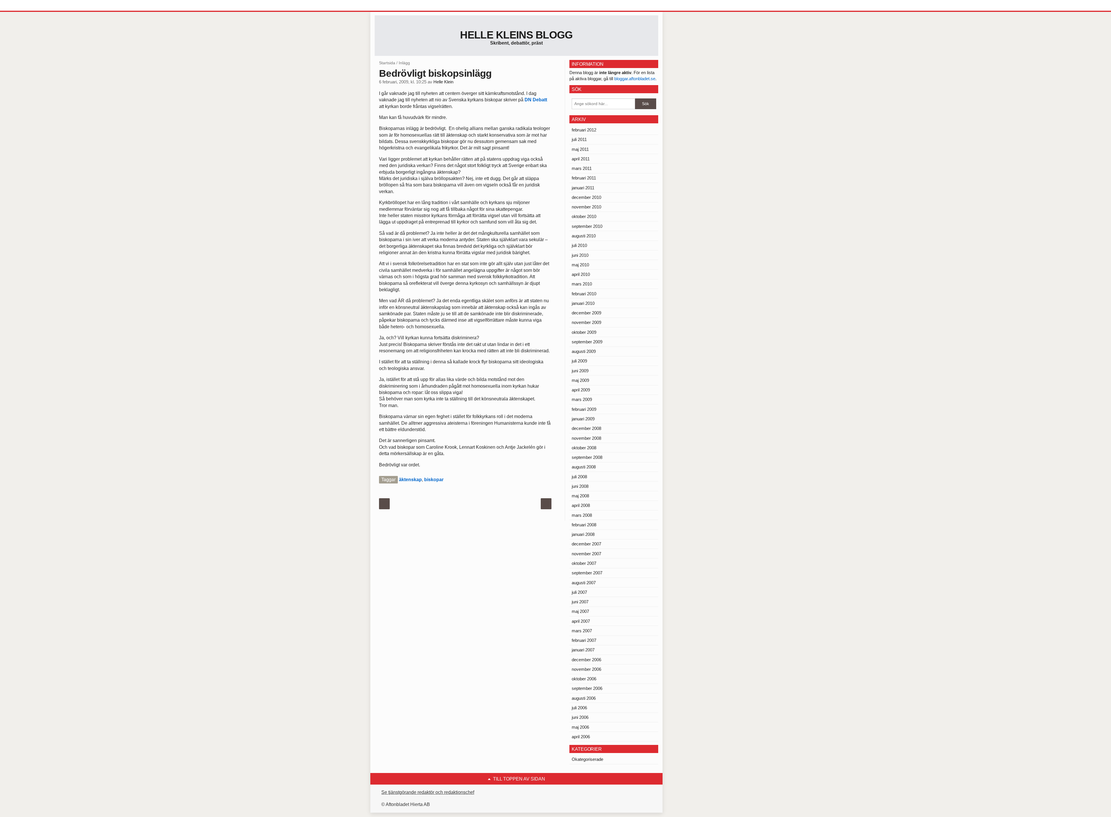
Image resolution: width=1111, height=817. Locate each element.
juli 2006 (579, 707)
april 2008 (581, 505)
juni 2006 (580, 717)
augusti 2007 (584, 582)
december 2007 (586, 543)
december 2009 (586, 312)
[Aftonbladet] (396, 6)
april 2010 (581, 274)
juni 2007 (580, 601)
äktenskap (410, 479)
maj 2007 (580, 611)
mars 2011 (582, 168)
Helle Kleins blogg (516, 35)
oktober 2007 (584, 563)
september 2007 (587, 572)
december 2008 (586, 428)
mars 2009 (582, 399)
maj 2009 (580, 380)
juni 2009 (580, 370)
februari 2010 (584, 293)
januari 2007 (583, 649)
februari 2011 (584, 177)
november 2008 (586, 438)
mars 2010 (582, 283)
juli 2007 (579, 592)
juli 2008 (579, 476)
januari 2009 (583, 418)
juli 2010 (579, 245)
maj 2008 (580, 495)
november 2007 (586, 553)
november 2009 (586, 322)
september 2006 (587, 688)
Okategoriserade (587, 759)
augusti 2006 (584, 698)
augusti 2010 (584, 235)
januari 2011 (583, 187)
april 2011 (581, 158)
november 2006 (586, 669)
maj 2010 (580, 264)
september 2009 (587, 341)
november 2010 (586, 206)
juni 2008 (580, 486)
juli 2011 (579, 139)
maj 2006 (580, 727)
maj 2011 (580, 149)
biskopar (434, 479)
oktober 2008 (584, 447)
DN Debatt (536, 99)
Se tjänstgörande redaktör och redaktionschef (427, 792)
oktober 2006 (584, 678)
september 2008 (587, 457)
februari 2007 (584, 640)
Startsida (387, 63)
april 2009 (581, 389)
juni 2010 (580, 255)
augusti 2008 (584, 466)
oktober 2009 (584, 332)
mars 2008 (582, 515)
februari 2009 (584, 409)
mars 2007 (582, 630)
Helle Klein (443, 82)
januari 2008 (583, 534)
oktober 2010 (584, 216)
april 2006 (581, 736)
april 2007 (581, 621)
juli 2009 (579, 360)
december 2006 (586, 659)
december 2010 (586, 197)
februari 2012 (584, 129)
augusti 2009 (584, 351)
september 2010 (587, 226)
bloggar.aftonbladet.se (634, 78)
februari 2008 (584, 524)
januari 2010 (583, 303)
